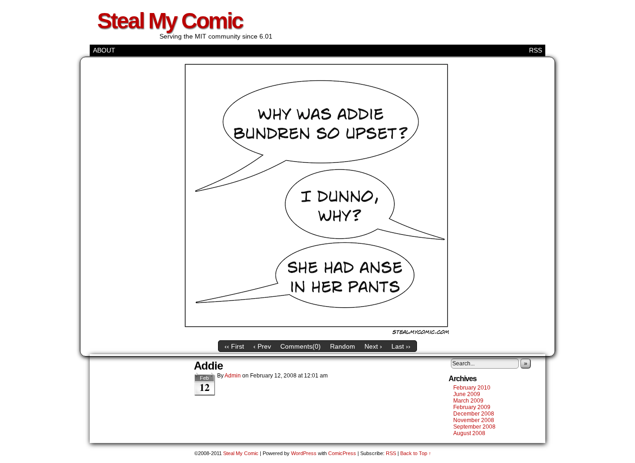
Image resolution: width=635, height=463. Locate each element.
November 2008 (473, 420)
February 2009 (471, 407)
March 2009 (468, 400)
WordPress (304, 453)
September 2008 (474, 426)
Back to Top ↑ (415, 453)
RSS (535, 50)
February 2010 (471, 387)
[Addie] (317, 333)
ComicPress (342, 453)
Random (342, 346)
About (104, 50)
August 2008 (469, 433)
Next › (373, 346)
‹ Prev (262, 346)
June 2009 (466, 394)
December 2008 (473, 413)
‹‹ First (234, 346)
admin (233, 375)
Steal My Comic (170, 20)
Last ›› (400, 346)
